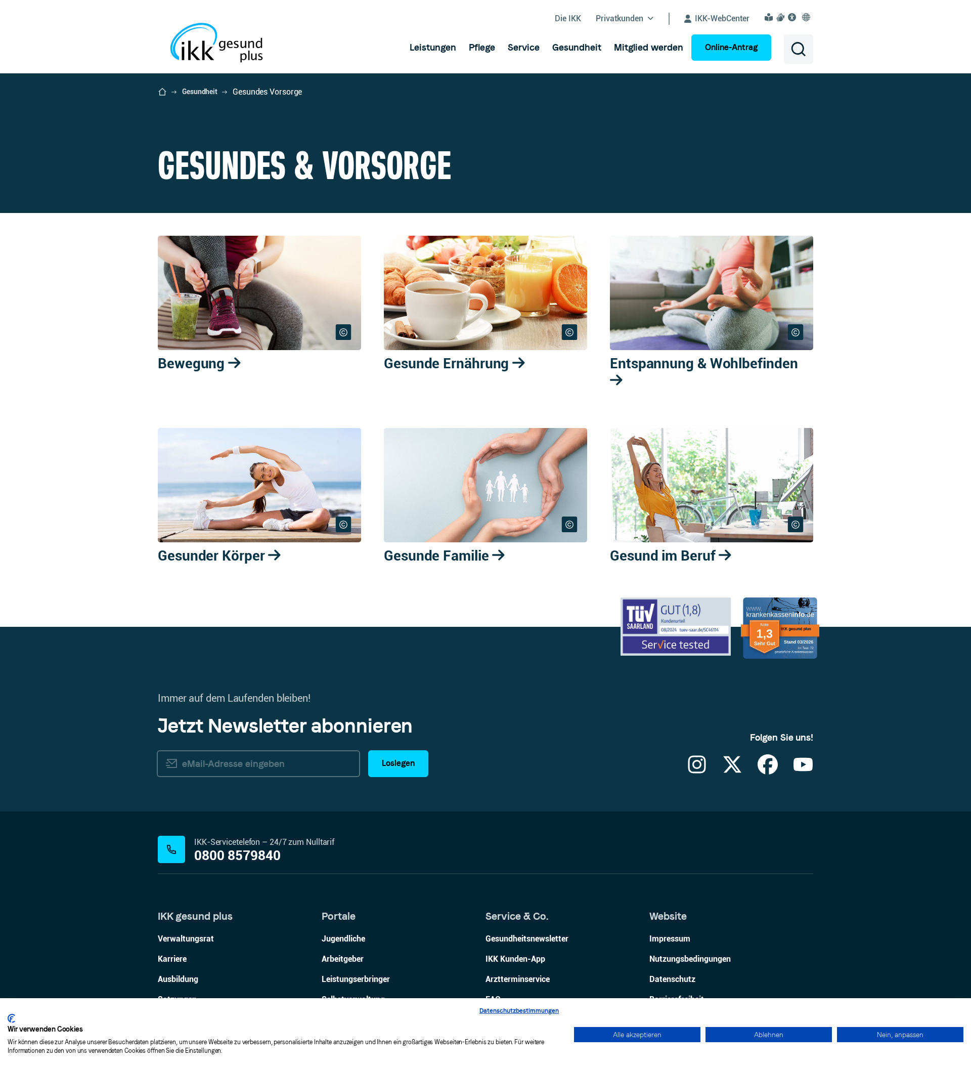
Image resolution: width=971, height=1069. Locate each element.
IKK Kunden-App (515, 959)
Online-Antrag (731, 47)
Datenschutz (672, 979)
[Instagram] (697, 771)
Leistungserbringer (356, 979)
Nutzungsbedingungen (690, 959)
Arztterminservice (518, 979)
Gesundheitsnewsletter (527, 939)
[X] (732, 771)
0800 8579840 (237, 855)
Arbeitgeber (343, 959)
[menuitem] (433, 47)
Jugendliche (343, 939)
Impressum (669, 939)
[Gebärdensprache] (782, 17)
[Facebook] (768, 771)
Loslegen (398, 763)
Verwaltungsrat (186, 939)
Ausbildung (178, 979)
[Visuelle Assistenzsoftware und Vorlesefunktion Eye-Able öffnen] (793, 17)
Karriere (172, 959)
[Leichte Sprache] (770, 17)
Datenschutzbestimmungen (519, 1010)
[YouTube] (803, 771)
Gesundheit (199, 92)
